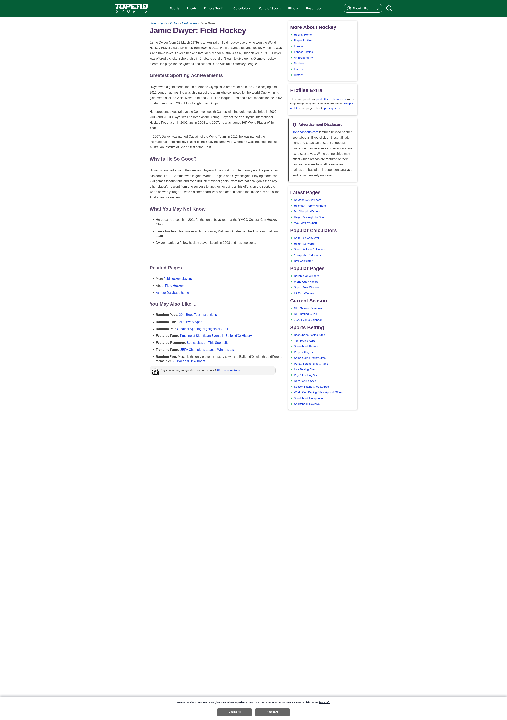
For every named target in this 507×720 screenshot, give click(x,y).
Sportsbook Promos (306, 346)
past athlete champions (331, 99)
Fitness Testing (215, 8)
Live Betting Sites (305, 369)
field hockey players (178, 278)
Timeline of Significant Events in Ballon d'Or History (216, 335)
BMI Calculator (303, 260)
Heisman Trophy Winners (310, 205)
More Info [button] (324, 702)
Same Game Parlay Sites (310, 357)
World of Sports (269, 8)
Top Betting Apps (304, 340)
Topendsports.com (305, 132)
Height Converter (304, 243)
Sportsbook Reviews (307, 403)
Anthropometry (303, 57)
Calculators (242, 8)
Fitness (293, 8)
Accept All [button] (272, 711)
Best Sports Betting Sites (309, 334)
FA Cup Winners (304, 293)
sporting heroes (332, 108)
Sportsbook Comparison (309, 398)
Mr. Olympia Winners (307, 211)
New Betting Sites (305, 380)
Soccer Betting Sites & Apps (311, 386)
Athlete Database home (172, 292)
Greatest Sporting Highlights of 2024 (202, 329)
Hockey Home (303, 34)
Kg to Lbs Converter (306, 238)
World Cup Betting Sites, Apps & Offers (318, 392)
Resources (314, 8)
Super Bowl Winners (306, 287)
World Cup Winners (306, 281)
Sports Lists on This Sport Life (208, 342)
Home (153, 23)
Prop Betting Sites (305, 352)
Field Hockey (189, 23)
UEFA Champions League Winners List (207, 349)
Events (192, 8)
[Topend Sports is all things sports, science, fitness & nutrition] (131, 8)
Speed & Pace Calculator (309, 249)
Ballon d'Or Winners (306, 276)
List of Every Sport (189, 322)
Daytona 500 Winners (307, 200)
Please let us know (228, 370)
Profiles (174, 23)
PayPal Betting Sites (306, 375)
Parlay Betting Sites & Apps (311, 363)
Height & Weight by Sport (310, 217)
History (298, 74)
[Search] (389, 8)
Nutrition (299, 63)
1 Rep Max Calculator (307, 255)
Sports (175, 8)
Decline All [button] (235, 711)
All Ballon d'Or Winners (188, 361)
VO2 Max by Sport (305, 222)
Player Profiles (303, 40)
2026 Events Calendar (308, 319)
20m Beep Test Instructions (198, 314)
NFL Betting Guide (305, 314)
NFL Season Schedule (308, 308)
